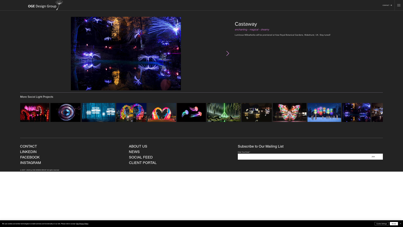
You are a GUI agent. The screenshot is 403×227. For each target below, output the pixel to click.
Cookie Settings (381, 224)
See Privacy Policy (82, 224)
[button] (387, 5)
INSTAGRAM (30, 163)
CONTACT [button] (28, 146)
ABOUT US (138, 146)
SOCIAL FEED (141, 157)
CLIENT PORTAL (143, 163)
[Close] (400, 223)
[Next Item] (227, 53)
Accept (394, 224)
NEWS (134, 152)
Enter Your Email (243, 152)
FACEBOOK (30, 157)
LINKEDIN (28, 152)
